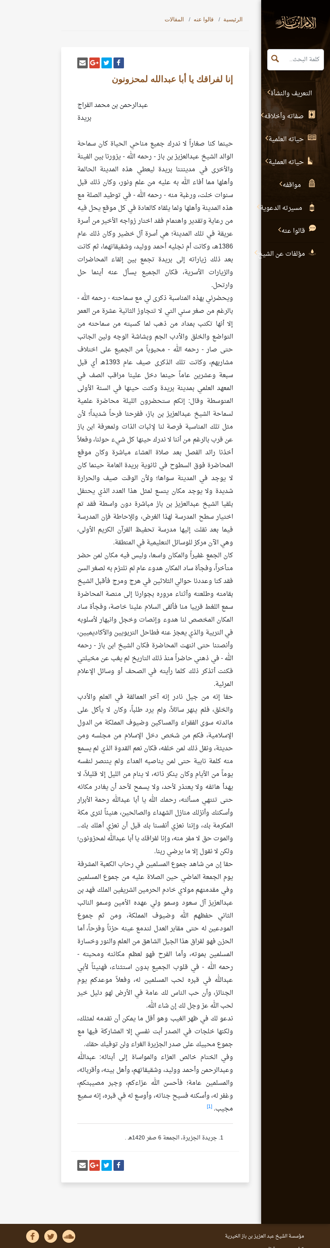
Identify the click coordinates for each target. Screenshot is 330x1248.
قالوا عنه (204, 19)
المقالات (174, 19)
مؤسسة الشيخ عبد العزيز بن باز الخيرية (264, 1236)
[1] (209, 1106)
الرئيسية (233, 19)
